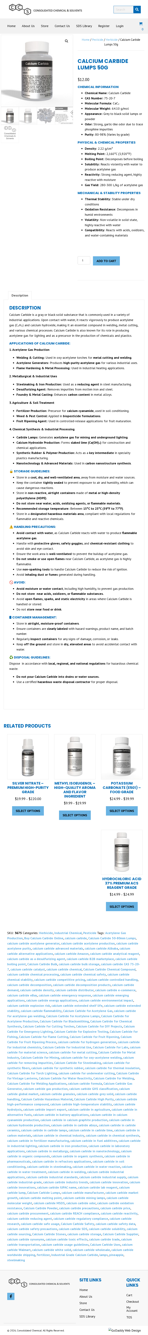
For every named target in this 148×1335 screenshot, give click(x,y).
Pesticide (97, 40)
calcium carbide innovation (109, 1182)
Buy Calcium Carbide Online (43, 938)
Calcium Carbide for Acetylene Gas (87, 1011)
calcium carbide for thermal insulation (112, 1068)
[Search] (137, 9)
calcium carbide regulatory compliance (80, 1219)
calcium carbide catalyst (27, 969)
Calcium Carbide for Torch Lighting (32, 1073)
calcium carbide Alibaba (101, 948)
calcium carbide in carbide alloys (74, 1125)
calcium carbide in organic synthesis (77, 1156)
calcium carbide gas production (45, 1089)
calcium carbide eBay (22, 995)
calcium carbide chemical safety (83, 974)
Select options (28, 811)
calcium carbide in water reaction (96, 1167)
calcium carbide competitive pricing (59, 980)
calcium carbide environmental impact (106, 1000)
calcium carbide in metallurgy (47, 1151)
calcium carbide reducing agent (29, 1219)
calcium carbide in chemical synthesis (112, 1135)
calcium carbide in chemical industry (58, 1135)
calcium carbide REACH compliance (74, 1213)
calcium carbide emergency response (65, 995)
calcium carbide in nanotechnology (94, 1151)
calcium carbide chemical (64, 969)
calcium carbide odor (81, 1203)
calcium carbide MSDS (49, 1203)
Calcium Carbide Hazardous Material (47, 1099)
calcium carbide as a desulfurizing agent (36, 959)
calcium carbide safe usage (40, 1224)
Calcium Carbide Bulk (42, 964)
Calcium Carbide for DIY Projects (99, 1026)
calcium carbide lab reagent (97, 1187)
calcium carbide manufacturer (83, 1193)
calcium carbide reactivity (119, 1213)
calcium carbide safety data (115, 1224)
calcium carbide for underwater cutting (86, 1073)
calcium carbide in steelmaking (49, 1167)
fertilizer (43, 1255)
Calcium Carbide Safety (77, 1224)
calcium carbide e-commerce (115, 990)
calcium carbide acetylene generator (33, 943)
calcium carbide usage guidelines (65, 1244)
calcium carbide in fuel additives (93, 1141)
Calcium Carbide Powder (40, 1208)
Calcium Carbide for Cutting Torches (49, 1026)
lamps (103, 1255)
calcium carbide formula (85, 1083)
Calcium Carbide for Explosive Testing (81, 1031)
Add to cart (106, 261)
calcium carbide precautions (79, 1208)
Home (86, 40)
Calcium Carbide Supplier (120, 1234)
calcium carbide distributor (74, 990)
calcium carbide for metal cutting (73, 1052)
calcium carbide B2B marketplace (90, 959)
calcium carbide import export (44, 1109)
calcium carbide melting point (40, 1198)
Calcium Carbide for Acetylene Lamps (73, 1016)
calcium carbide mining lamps (84, 1198)
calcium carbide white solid (51, 1250)
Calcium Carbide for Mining (40, 1057)
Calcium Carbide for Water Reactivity (65, 1078)
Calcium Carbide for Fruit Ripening (94, 1037)
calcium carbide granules (57, 1094)
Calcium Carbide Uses (105, 1244)
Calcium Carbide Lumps (43, 1193)
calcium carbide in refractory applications (61, 1161)
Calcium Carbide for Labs (110, 1047)
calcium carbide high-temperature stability (81, 1104)
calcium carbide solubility (107, 1229)
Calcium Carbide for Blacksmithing (64, 1021)
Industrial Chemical (68, 933)
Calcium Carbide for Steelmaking (77, 1063)
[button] (66, 41)
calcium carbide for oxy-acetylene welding (91, 1057)
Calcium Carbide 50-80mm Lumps (112, 938)
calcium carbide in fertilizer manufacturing (38, 1141)
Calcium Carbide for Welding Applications (36, 1083)
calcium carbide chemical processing (33, 974)
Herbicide (112, 40)
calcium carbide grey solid (95, 1094)
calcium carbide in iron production (62, 1146)
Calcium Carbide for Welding (113, 1078)
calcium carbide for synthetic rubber (57, 1068)
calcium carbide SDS (73, 1229)
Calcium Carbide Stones (49, 1234)
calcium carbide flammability (41, 1011)
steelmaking (16, 1260)
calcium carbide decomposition (29, 985)
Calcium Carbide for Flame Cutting (43, 1037)
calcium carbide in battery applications (61, 1115)
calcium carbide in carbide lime (91, 1130)
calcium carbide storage (84, 1234)
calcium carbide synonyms (25, 1239)
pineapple (116, 1255)
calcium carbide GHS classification (93, 1089)
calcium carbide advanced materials (57, 948)
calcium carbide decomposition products (82, 985)
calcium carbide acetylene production (88, 943)
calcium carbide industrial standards (52, 1177)
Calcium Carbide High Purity (94, 1099)
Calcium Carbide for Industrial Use (67, 1047)
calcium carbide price (115, 1208)
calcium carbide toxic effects (67, 1239)
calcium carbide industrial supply (102, 1177)
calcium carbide (76, 938)
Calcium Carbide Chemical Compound (109, 969)
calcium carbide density (37, 990)
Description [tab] (20, 295)
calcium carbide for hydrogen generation (87, 1042)
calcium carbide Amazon (72, 954)
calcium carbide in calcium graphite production (73, 1120)
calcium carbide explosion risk (28, 1006)
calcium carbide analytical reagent (114, 954)
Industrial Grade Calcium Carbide (74, 1255)
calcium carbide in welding (67, 1172)
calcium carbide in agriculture (89, 1109)
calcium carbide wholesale (91, 1250)
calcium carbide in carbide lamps (44, 1130)
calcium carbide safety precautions (32, 1229)
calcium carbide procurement (28, 1213)
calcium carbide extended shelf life (77, 1006)
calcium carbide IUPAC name (57, 1187)
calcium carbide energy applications (51, 1000)
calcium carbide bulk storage (79, 964)
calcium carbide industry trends (65, 1182)
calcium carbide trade (104, 1239)
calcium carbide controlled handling (112, 980)
